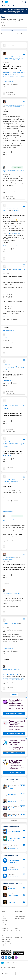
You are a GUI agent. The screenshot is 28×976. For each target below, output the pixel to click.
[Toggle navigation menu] (25, 6)
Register (18, 11)
